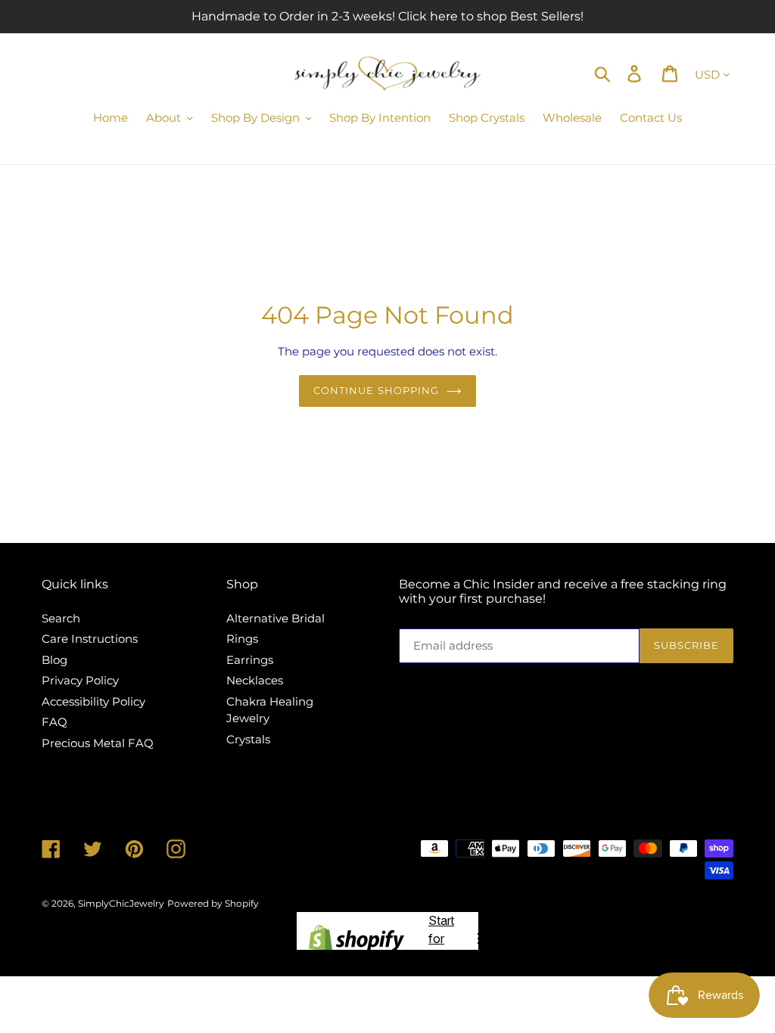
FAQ (54, 722)
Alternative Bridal (275, 618)
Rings (242, 638)
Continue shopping (376, 390)
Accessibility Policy (93, 701)
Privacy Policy (80, 680)
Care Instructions (90, 638)
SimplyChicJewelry (121, 903)
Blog (54, 660)
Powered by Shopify (213, 903)
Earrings (249, 660)
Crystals (248, 739)
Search (61, 618)
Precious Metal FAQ (98, 743)
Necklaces (254, 680)
